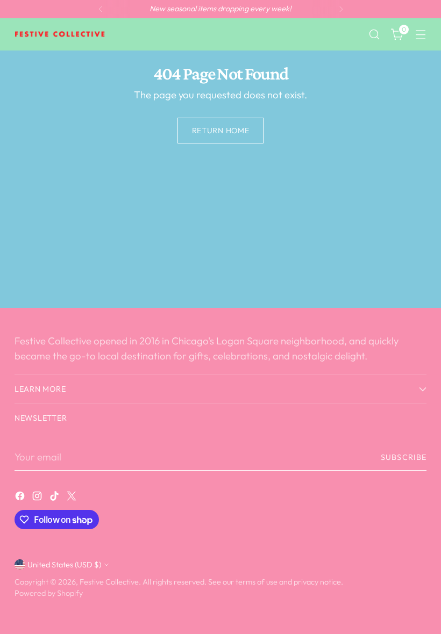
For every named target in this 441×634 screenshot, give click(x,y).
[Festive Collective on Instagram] (38, 498)
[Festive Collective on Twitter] (72, 498)
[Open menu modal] (421, 35)
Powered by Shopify (49, 593)
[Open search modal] (375, 35)
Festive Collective (109, 582)
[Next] (341, 9)
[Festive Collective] (60, 34)
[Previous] (100, 9)
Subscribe (403, 457)
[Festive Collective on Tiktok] (55, 498)
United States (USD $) (64, 565)
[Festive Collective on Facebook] (21, 498)
